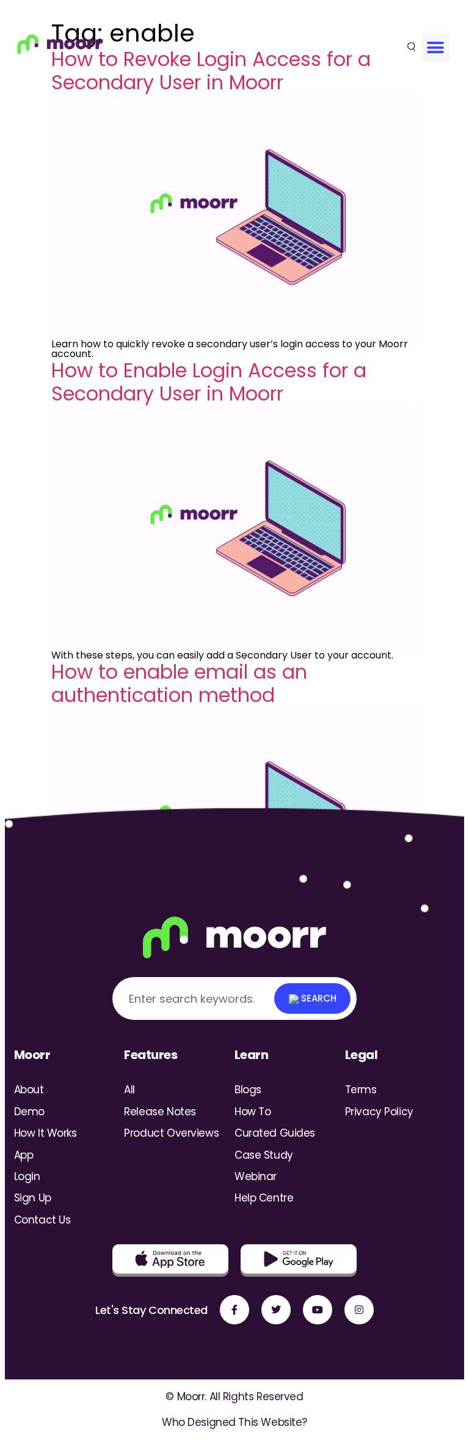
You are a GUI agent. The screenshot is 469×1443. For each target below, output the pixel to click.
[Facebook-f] (234, 1309)
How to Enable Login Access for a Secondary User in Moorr (208, 381)
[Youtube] (317, 1309)
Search (317, 998)
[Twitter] (276, 1309)
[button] (435, 47)
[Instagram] (359, 1309)
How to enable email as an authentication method (179, 683)
